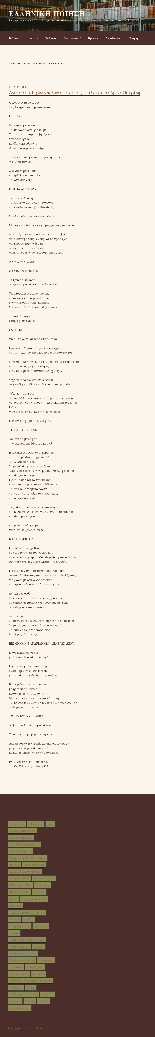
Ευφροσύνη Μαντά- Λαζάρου (28, 858)
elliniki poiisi (17, 824)
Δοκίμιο (33, 38)
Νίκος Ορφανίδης (20, 885)
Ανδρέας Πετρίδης (21, 837)
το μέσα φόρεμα (19, 1008)
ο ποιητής (38, 974)
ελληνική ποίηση (19, 926)
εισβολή (28, 919)
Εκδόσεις (50, 38)
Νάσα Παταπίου (44, 878)
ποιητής (43, 1001)
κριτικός (38, 946)
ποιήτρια (15, 1001)
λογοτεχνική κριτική (22, 960)
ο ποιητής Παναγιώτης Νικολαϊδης (30, 980)
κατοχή (14, 933)
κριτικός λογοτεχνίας (23, 953)
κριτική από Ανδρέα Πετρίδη (27, 940)
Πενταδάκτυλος (19, 892)
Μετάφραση (113, 38)
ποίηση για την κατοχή (23, 994)
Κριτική (93, 38)
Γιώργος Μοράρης (20, 851)
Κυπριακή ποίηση (34, 865)
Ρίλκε (13, 899)
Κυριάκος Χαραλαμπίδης (25, 871)
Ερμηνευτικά (72, 38)
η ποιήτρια (40, 926)
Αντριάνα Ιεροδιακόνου (24, 844)
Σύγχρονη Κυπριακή (34, 899)
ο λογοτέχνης (35, 967)
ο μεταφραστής (19, 974)
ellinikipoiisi (36, 824)
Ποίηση (133, 38)
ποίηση (31, 987)
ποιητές (30, 1001)
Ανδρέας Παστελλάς (22, 830)
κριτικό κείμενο (19, 946)
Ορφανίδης (42, 885)
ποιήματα (47, 994)
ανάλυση (15, 905)
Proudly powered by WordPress (25, 1028)
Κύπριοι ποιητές (19, 878)
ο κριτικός (16, 967)
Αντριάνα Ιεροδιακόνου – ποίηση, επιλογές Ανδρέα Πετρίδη (74, 92)
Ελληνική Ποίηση (47, 13)
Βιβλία (13, 38)
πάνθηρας (16, 987)
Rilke (50, 824)
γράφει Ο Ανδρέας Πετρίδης (27, 912)
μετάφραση (46, 960)
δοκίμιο (14, 919)
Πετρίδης (39, 892)
